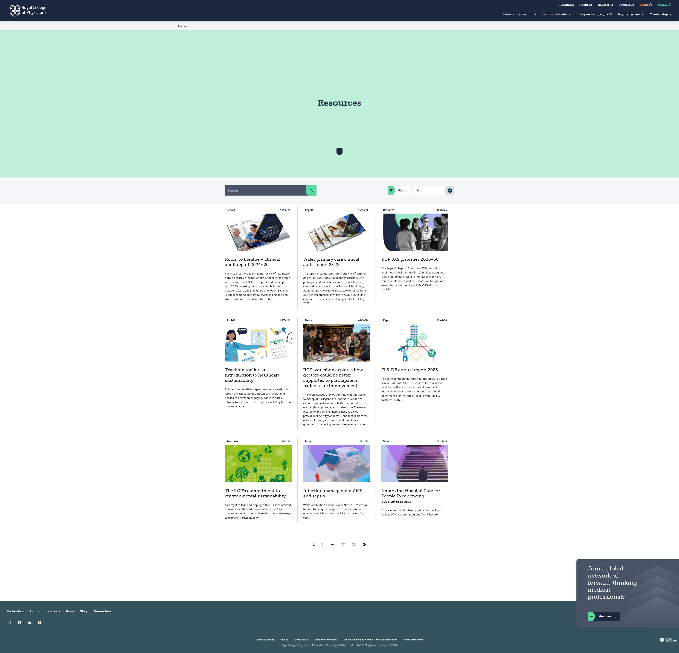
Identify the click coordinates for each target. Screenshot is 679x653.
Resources (566, 5)
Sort (419, 190)
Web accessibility (265, 639)
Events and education (518, 14)
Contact (36, 611)
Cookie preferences (413, 639)
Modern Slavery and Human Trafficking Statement (370, 639)
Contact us (605, 5)
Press (70, 611)
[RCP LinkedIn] (29, 622)
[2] (364, 544)
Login (644, 5)
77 (343, 545)
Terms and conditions (325, 639)
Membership (659, 14)
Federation (15, 611)
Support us (626, 5)
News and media (555, 14)
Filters (402, 190)
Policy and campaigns (593, 14)
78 (354, 545)
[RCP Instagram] (9, 622)
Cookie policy (301, 639)
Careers (54, 611)
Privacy (284, 639)
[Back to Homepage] (26, 10)
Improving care (629, 14)
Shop (84, 611)
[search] (311, 190)
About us (585, 5)
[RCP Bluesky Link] (39, 622)
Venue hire (102, 611)
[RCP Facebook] (19, 622)
